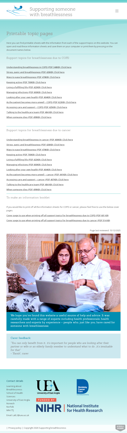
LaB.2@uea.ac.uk (21, 415)
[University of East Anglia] (48, 386)
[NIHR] (69, 404)
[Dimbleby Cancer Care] (83, 386)
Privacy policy (14, 427)
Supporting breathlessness (52, 427)
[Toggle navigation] (117, 10)
